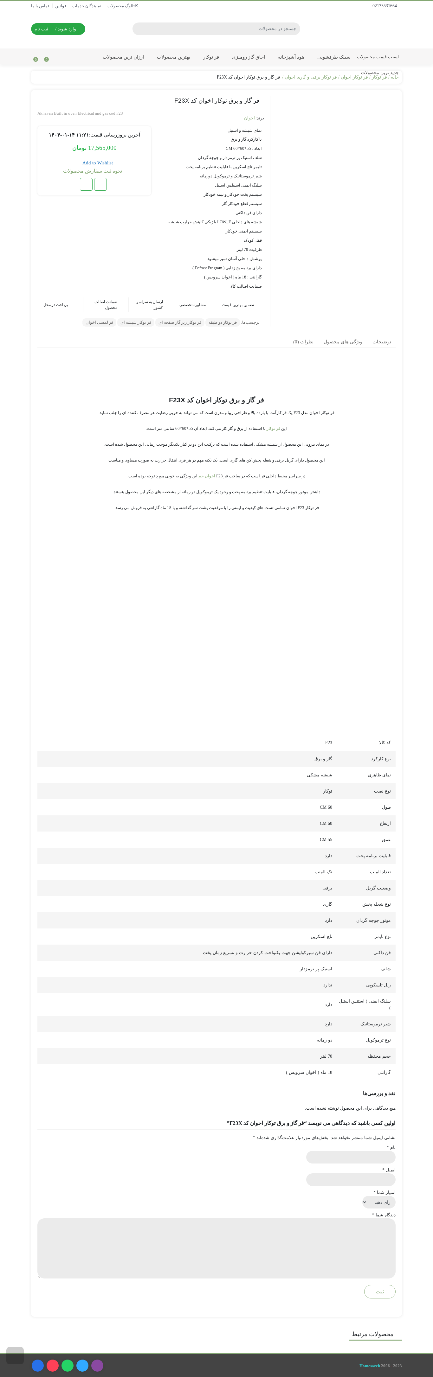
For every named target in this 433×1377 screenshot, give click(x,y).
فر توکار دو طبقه (223, 322)
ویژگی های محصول (343, 341)
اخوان (249, 118)
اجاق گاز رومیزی (248, 57)
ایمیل (389, 1170)
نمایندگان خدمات (86, 5)
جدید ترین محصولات (379, 72)
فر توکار (210, 57)
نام (391, 1147)
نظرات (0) (303, 341)
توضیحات (381, 341)
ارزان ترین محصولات (122, 57)
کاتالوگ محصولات (122, 5)
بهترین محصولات (173, 57)
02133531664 (385, 5)
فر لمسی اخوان (99, 322)
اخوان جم (206, 476)
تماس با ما (40, 5)
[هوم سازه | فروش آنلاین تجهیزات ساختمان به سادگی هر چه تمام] (365, 28)
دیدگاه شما (384, 1215)
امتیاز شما (384, 1192)
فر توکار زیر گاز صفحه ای (179, 322)
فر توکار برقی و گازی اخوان (311, 77)
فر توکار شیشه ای (135, 322)
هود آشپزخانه (290, 57)
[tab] (382, 341)
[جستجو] (138, 28)
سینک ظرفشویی (333, 57)
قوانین (60, 5)
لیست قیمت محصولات (378, 56)
